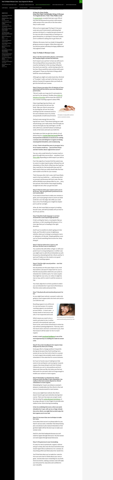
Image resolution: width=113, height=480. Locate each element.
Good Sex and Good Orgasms (7, 61)
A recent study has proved (50, 135)
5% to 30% (36, 157)
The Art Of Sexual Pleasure (6, 40)
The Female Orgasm (23, 7)
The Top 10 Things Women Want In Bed (9, 4)
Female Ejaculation (13, 7)
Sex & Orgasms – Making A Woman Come (26, 4)
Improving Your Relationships (7, 15)
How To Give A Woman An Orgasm (43, 4)
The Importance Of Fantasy (6, 25)
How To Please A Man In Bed (71, 4)
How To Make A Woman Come (57, 4)
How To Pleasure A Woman (6, 43)
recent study (38, 18)
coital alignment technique (52, 399)
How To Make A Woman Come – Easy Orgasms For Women (17, 1)
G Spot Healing (5, 7)
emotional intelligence (49, 336)
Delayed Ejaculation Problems (36, 7)
